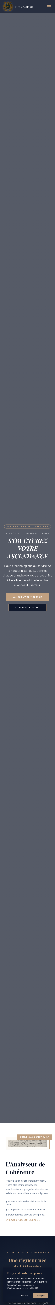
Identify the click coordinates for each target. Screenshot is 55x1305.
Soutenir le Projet (27, 607)
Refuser (24, 1295)
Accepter (41, 1295)
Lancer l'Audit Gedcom (27, 597)
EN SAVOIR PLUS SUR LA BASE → (23, 1220)
